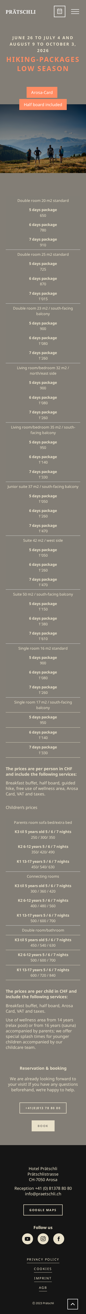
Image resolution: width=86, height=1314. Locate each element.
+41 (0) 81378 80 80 (53, 1188)
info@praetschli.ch (43, 1193)
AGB (43, 1287)
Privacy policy (43, 1259)
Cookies (43, 1269)
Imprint (43, 1278)
